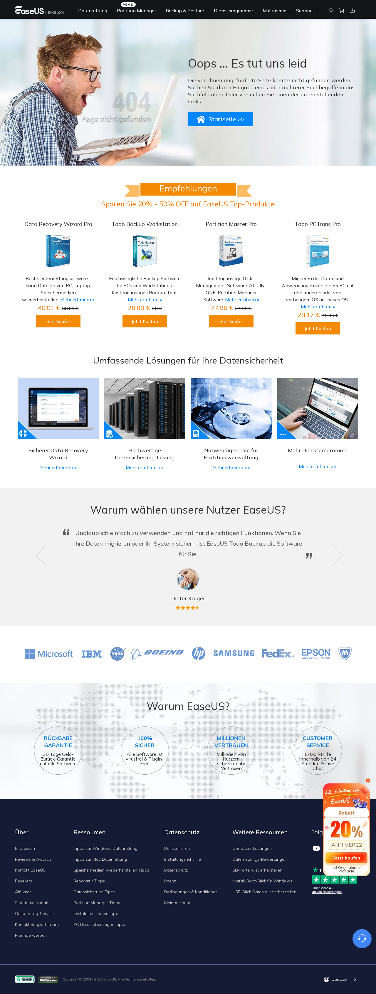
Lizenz (170, 881)
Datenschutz (176, 870)
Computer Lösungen (252, 848)
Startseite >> (226, 119)
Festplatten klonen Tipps (96, 913)
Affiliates (23, 891)
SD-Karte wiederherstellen (257, 870)
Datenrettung (92, 11)
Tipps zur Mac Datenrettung (100, 859)
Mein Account (177, 902)
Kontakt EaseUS (30, 870)
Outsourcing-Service (34, 913)
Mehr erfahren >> (58, 467)
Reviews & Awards (33, 859)
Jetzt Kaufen (58, 321)
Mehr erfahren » (77, 299)
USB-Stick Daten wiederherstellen (264, 891)
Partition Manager (136, 11)
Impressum (25, 848)
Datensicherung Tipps (94, 891)
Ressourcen (89, 832)
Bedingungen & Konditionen (191, 891)
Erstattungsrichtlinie (182, 859)
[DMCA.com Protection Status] (49, 979)
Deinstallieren (177, 848)
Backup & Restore (185, 11)
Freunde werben (31, 935)
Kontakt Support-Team (37, 924)
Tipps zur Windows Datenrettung (105, 848)
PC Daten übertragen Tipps (99, 924)
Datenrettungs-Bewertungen (259, 859)
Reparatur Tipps (89, 881)
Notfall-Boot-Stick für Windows (262, 881)
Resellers (23, 881)
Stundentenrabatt (31, 902)
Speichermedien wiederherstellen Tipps (111, 870)
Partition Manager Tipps (96, 902)
